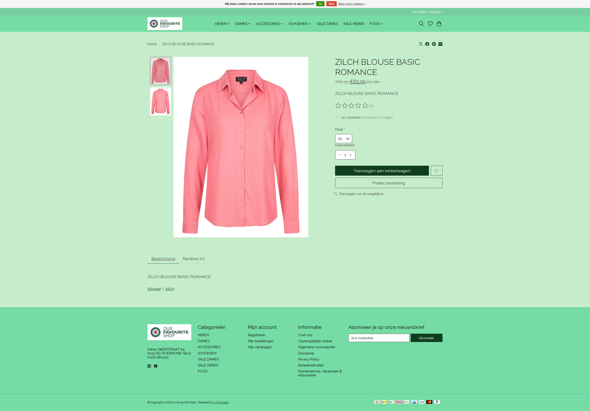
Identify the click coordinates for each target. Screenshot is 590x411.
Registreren (256, 335)
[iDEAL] (384, 402)
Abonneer (426, 338)
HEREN (203, 335)
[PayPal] (437, 402)
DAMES (203, 341)
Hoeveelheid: (345, 145)
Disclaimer (306, 353)
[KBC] (414, 402)
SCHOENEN (207, 353)
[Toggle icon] (421, 24)
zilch (169, 288)
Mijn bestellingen (261, 341)
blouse (154, 288)
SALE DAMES (327, 24)
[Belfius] (407, 402)
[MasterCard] (429, 402)
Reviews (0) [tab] (194, 258)
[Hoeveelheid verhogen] (350, 155)
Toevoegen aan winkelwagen (382, 170)
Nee (331, 4)
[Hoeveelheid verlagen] (340, 155)
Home (152, 44)
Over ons (305, 335)
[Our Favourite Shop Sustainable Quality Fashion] (165, 23)
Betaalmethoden (311, 365)
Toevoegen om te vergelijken (361, 194)
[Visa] (422, 402)
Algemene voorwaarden (316, 347)
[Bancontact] (392, 402)
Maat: (340, 129)
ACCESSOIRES (209, 347)
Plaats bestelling (388, 182)
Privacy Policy (308, 359)
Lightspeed (221, 402)
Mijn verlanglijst (259, 347)
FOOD (203, 371)
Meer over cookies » (352, 4)
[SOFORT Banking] (399, 402)
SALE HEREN (353, 24)
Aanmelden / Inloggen (426, 12)
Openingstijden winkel (315, 341)
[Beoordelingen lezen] (352, 106)
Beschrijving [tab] (163, 258)
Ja (320, 4)
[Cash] (377, 402)
